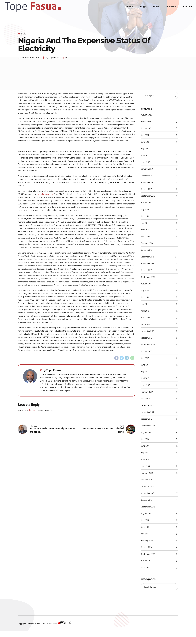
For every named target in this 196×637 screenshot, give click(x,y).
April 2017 (145, 378)
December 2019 (147, 175)
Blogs (143, 6)
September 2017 (148, 344)
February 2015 (147, 540)
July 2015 (145, 520)
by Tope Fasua (53, 57)
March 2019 (145, 236)
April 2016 (145, 459)
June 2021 (145, 141)
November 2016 (147, 412)
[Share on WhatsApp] (132, 358)
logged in (33, 410)
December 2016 (147, 405)
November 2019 (147, 182)
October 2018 (146, 270)
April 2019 (145, 229)
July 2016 (145, 439)
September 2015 (148, 506)
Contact (187, 6)
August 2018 (146, 283)
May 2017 (145, 371)
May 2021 (145, 148)
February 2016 (147, 473)
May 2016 (145, 452)
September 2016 (148, 425)
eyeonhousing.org (45, 194)
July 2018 (145, 290)
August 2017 (146, 351)
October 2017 (146, 337)
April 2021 (145, 155)
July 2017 (145, 358)
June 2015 (145, 527)
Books (156, 6)
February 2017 (147, 391)
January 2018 (146, 324)
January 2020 (147, 168)
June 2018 (145, 297)
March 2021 (145, 162)
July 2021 (145, 135)
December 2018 (147, 256)
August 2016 (146, 432)
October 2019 (146, 189)
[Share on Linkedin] (127, 358)
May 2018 (145, 304)
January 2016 (146, 479)
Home (129, 6)
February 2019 (147, 243)
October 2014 (146, 547)
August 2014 (146, 560)
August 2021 (146, 128)
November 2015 (147, 493)
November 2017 (147, 331)
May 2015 (145, 533)
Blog (23, 33)
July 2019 (145, 209)
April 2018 (145, 310)
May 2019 (145, 223)
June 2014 (145, 567)
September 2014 (148, 554)
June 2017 (145, 364)
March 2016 (145, 466)
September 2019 (148, 195)
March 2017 (145, 385)
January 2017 (146, 398)
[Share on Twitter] (122, 358)
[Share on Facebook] (116, 358)
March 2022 (146, 121)
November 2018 (147, 263)
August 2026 (146, 114)
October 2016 (146, 418)
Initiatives (171, 6)
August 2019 (146, 202)
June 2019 (145, 216)
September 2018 (148, 277)
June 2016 (145, 445)
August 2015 (146, 513)
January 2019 (146, 250)
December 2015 (147, 486)
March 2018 (145, 317)
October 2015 (146, 500)
